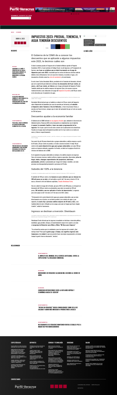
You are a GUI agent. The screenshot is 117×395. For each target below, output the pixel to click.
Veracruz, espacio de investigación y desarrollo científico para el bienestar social (55, 366)
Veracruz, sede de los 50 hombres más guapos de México (74, 361)
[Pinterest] (62, 46)
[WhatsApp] (67, 46)
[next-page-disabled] (87, 56)
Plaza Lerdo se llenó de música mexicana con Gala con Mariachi (19, 347)
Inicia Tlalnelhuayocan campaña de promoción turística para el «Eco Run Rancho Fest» (36, 357)
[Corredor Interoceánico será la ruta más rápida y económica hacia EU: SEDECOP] (24, 290)
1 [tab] (71, 13)
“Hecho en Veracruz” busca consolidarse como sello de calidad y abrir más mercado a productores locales (58, 308)
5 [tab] (78, 13)
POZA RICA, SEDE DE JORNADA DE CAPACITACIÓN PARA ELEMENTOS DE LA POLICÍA (20, 124)
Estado (14, 66)
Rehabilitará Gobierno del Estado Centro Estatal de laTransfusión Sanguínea (94, 364)
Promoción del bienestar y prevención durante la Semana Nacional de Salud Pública (95, 360)
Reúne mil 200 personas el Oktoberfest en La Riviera (73, 357)
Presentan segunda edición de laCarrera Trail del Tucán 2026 (37, 347)
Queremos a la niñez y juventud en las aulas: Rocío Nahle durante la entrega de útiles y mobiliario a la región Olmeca (19, 73)
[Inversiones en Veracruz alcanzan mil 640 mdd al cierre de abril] (24, 273)
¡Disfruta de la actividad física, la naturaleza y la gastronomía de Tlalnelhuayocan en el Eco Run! (37, 367)
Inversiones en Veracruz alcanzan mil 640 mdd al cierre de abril (59, 274)
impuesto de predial (64, 91)
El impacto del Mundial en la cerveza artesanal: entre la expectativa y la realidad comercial (58, 257)
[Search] (29, 18)
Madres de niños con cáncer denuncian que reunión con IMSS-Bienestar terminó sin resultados (96, 347)
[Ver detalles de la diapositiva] (100, 40)
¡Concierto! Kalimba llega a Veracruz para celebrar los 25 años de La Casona (18, 357)
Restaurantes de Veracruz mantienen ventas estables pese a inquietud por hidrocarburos (59, 325)
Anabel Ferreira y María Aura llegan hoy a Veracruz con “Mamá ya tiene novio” (18, 361)
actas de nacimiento (55, 77)
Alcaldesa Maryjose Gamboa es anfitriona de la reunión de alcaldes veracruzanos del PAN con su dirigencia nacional (20, 100)
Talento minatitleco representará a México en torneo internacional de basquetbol (36, 352)
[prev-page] (85, 56)
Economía (18, 32)
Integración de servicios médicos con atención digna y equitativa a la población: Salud (95, 355)
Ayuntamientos (17, 120)
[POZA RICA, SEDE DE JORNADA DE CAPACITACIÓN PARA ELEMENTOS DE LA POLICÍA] (20, 113)
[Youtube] (24, 43)
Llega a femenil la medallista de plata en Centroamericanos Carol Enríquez (37, 362)
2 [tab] (73, 13)
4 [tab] (76, 13)
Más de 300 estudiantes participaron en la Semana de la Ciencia (55, 347)
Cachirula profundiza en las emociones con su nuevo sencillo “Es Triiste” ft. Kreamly (18, 366)
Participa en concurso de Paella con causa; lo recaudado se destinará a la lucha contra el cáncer (74, 348)
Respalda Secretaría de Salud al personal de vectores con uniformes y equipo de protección (95, 351)
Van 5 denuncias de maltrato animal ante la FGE (74, 364)
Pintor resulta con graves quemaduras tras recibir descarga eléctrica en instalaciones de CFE (20, 148)
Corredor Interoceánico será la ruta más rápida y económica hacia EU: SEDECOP (56, 291)
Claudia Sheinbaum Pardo (65, 181)
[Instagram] (18, 43)
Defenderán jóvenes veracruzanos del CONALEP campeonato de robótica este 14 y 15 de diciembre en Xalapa (55, 371)
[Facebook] (15, 43)
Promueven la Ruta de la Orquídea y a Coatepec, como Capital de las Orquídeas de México (74, 353)
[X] (21, 43)
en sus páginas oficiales (57, 121)
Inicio (12, 32)
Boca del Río (16, 94)
